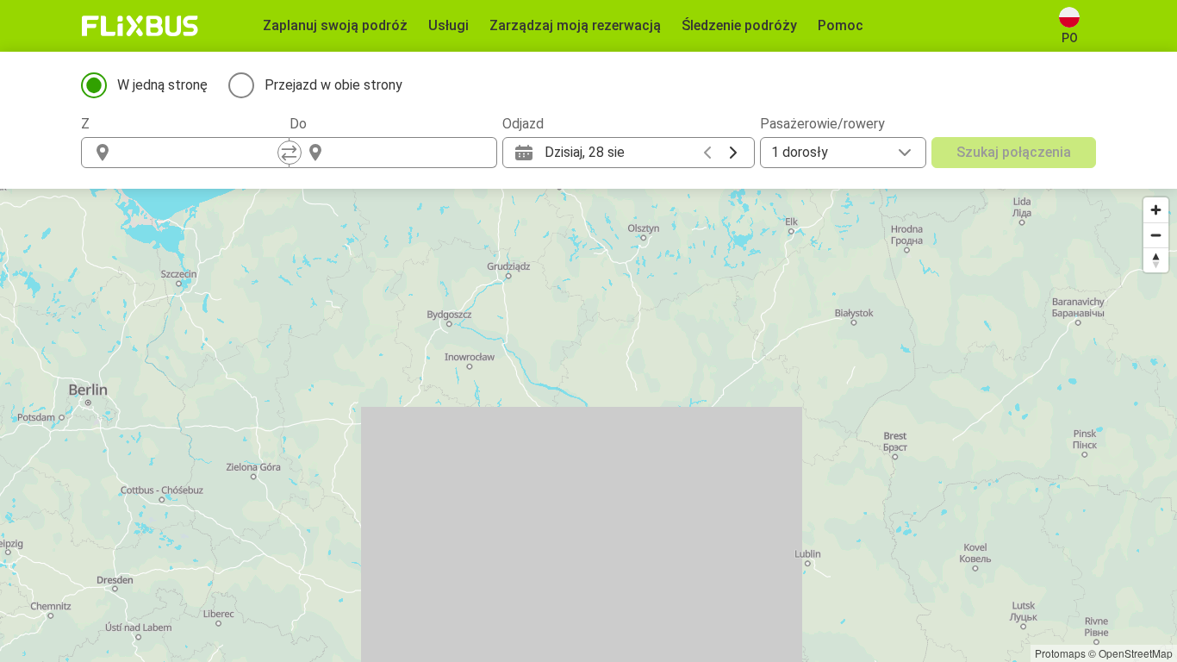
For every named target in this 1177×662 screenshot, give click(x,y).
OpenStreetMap (1136, 653)
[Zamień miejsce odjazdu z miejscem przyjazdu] (289, 153)
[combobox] (200, 152)
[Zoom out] (1155, 234)
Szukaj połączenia (1013, 152)
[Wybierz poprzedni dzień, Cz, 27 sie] (707, 152)
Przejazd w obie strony (333, 85)
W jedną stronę (162, 85)
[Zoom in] (1155, 209)
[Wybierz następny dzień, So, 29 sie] (733, 152)
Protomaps (1060, 653)
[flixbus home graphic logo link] (140, 25)
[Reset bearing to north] (1155, 259)
